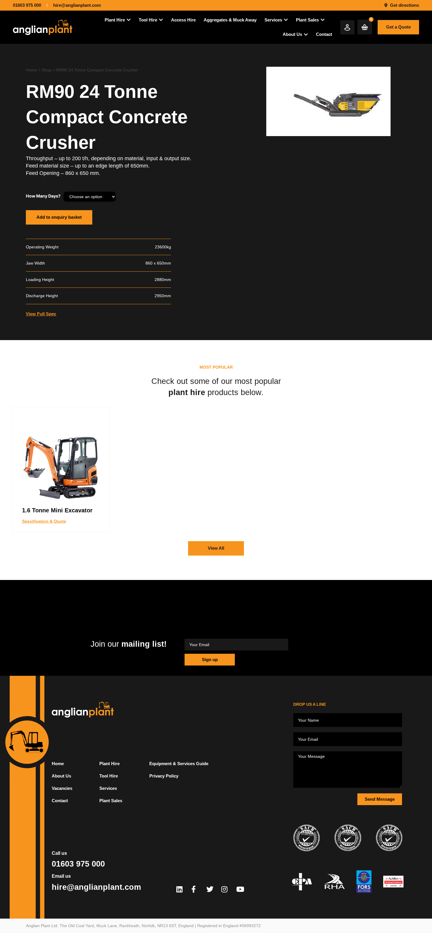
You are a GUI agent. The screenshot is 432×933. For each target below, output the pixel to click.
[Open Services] (286, 20)
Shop (46, 70)
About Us (61, 775)
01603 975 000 (78, 864)
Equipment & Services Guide (178, 763)
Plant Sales (110, 800)
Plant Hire (109, 763)
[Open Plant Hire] (128, 20)
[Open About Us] (306, 34)
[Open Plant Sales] (322, 20)
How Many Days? (43, 196)
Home (31, 70)
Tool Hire (108, 775)
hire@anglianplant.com (96, 887)
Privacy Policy (163, 775)
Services (108, 788)
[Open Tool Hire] (161, 20)
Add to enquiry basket (59, 217)
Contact (60, 800)
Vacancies (62, 788)
